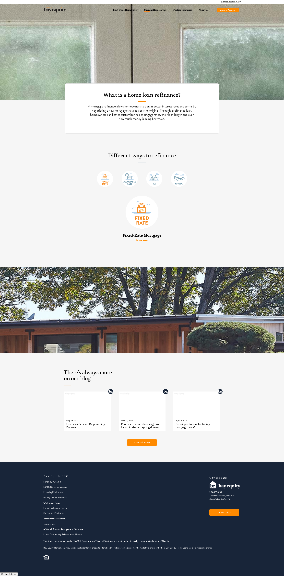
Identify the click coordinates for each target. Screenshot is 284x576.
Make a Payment (228, 10)
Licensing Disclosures (53, 492)
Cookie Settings (8, 574)
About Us (203, 10)
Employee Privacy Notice (55, 508)
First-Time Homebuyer (125, 10)
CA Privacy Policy (51, 503)
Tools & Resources (182, 10)
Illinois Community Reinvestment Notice (62, 534)
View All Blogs (142, 442)
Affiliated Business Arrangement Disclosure (63, 529)
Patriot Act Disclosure (53, 513)
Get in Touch (224, 512)
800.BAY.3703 (215, 491)
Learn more (142, 240)
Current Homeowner (155, 10)
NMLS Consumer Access (55, 487)
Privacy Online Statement (55, 497)
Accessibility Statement (54, 518)
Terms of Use (49, 524)
